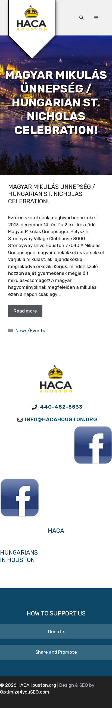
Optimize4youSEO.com (24, 692)
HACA (56, 530)
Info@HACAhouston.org (61, 419)
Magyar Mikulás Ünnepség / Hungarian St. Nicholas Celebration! (51, 194)
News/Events (30, 330)
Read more (25, 311)
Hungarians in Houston (19, 556)
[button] (81, 18)
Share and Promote (56, 652)
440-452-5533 (61, 407)
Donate (56, 631)
